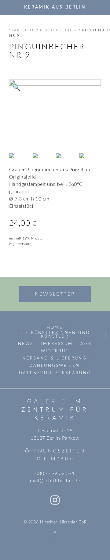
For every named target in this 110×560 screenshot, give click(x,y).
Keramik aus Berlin (55, 7)
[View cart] (98, 7)
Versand (24, 244)
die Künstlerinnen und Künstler (55, 334)
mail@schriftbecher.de (55, 480)
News (26, 344)
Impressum (57, 344)
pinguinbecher (58, 30)
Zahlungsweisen (55, 365)
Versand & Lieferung (55, 358)
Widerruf (55, 351)
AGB (86, 344)
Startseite (22, 30)
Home (55, 327)
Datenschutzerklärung (55, 373)
